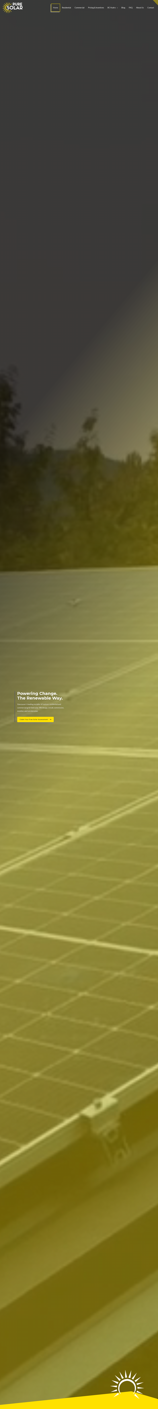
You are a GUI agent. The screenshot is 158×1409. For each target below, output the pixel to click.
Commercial (79, 7)
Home (55, 7)
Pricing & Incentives (96, 7)
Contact (150, 7)
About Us (140, 7)
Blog (123, 7)
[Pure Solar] (12, 7)
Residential (66, 7)
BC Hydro (112, 7)
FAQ (131, 7)
